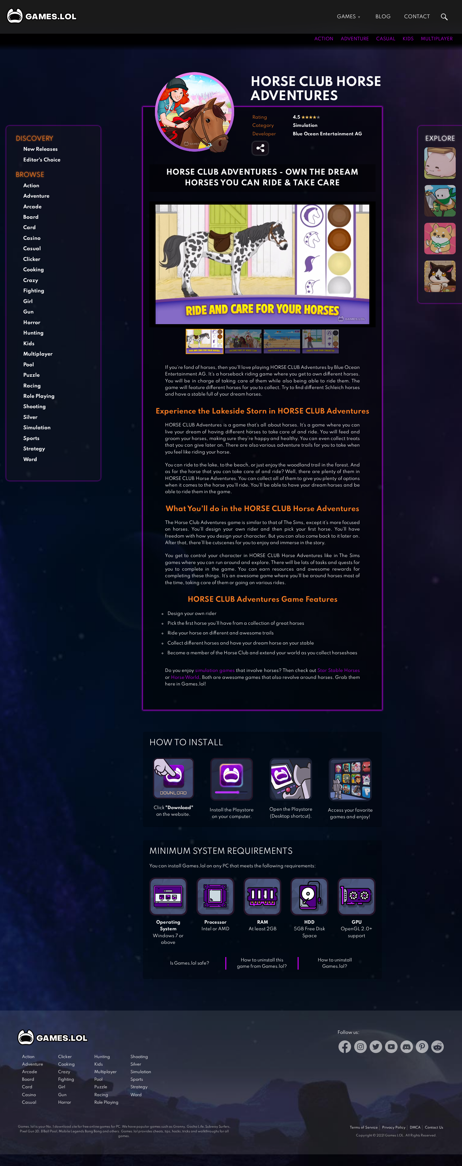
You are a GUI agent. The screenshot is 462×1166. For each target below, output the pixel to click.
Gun (28, 312)
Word (30, 459)
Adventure (355, 39)
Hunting (33, 333)
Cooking (33, 270)
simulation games (214, 670)
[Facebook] (345, 1047)
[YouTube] (391, 1047)
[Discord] (406, 1047)
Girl (28, 301)
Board (31, 217)
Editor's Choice (41, 160)
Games (346, 17)
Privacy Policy (393, 1127)
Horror (31, 322)
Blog (383, 17)
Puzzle (31, 375)
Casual (385, 39)
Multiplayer (437, 39)
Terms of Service (364, 1127)
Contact (417, 17)
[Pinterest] (422, 1047)
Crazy (30, 280)
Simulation (37, 428)
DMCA (415, 1127)
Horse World (185, 677)
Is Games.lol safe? (189, 963)
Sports (31, 438)
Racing (32, 386)
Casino (32, 238)
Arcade (32, 207)
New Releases (40, 149)
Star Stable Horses (338, 670)
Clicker (31, 259)
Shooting (34, 406)
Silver (30, 417)
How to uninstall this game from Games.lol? (262, 963)
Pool (28, 365)
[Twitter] (376, 1047)
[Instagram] (360, 1047)
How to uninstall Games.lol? (335, 963)
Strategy (34, 449)
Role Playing (39, 396)
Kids (408, 39)
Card (29, 227)
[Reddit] (437, 1047)
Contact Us (434, 1127)
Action (323, 39)
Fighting (33, 291)
